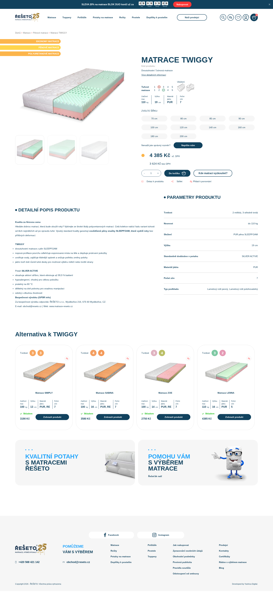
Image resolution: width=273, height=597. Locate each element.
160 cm (241, 127)
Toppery (66, 17)
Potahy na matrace (103, 17)
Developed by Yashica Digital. (245, 584)
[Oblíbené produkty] (238, 17)
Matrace (52, 17)
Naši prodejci (192, 17)
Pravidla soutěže (182, 568)
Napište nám (188, 145)
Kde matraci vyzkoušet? (213, 173)
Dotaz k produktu (155, 181)
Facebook (113, 535)
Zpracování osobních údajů (188, 551)
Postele (136, 17)
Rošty (122, 17)
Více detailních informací (153, 75)
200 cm (183, 136)
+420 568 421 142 (28, 562)
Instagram (163, 535)
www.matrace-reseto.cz (61, 306)
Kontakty (224, 551)
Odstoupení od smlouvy (186, 573)
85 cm (212, 118)
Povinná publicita (182, 562)
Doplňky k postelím (156, 17)
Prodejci (223, 545)
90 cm (242, 118)
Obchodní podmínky (184, 556)
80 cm (183, 118)
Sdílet (179, 181)
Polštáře (82, 17)
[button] (200, 181)
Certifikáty (224, 556)
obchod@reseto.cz (32, 306)
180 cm (154, 136)
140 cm (212, 127)
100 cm (154, 127)
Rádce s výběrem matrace (233, 562)
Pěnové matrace (40, 33)
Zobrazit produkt (52, 417)
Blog (221, 568)
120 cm (183, 127)
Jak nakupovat (181, 545)
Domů (18, 33)
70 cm (154, 118)
